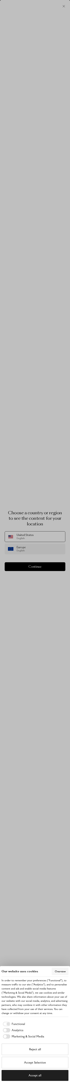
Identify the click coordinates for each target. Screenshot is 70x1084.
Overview (60, 971)
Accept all (35, 1075)
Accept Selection (35, 1062)
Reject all (35, 1049)
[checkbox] (13, 1024)
